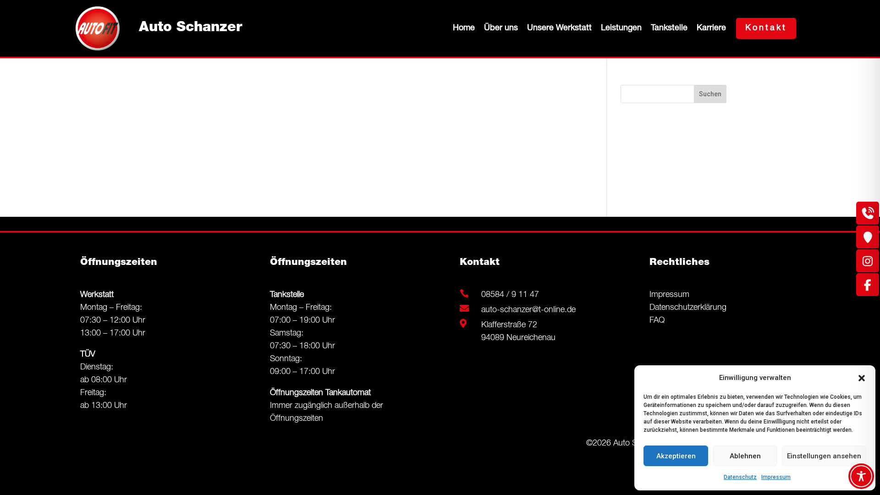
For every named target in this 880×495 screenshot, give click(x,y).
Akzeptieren (676, 456)
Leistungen (621, 28)
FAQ (657, 321)
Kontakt (766, 28)
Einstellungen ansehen (824, 456)
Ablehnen (745, 456)
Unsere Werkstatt (559, 28)
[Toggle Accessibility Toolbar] (861, 476)
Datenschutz (740, 477)
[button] (861, 378)
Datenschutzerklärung (687, 308)
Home (464, 28)
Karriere (711, 28)
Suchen (710, 94)
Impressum (776, 477)
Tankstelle (669, 28)
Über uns (501, 28)
